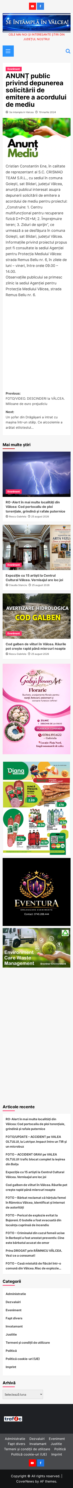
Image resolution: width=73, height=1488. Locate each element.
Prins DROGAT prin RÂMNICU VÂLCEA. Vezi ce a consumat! (34, 1253)
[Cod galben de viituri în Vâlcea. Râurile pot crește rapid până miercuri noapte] (37, 616)
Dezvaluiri (13, 1302)
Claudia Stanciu (18, 585)
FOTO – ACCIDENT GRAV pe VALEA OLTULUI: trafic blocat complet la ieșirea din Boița (35, 1159)
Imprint (11, 1367)
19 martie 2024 (47, 112)
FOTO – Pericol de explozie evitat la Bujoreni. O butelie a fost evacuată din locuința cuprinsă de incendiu (33, 1220)
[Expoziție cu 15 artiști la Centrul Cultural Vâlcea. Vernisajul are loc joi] (37, 547)
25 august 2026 (40, 516)
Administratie (16, 1294)
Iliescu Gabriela (17, 516)
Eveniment (14, 68)
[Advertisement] (36, 340)
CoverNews (25, 1481)
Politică (11, 1351)
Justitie (11, 1334)
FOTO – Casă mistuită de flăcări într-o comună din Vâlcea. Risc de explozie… (33, 1265)
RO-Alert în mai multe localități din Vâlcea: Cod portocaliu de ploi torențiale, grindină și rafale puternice (35, 506)
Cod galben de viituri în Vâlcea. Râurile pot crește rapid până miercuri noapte (36, 1187)
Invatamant (14, 1326)
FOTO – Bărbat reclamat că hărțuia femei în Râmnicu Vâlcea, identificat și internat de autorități (36, 1202)
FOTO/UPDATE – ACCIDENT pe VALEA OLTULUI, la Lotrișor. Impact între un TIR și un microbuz (36, 1141)
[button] (7, 50)
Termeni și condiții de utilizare (28, 1342)
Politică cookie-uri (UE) (23, 1359)
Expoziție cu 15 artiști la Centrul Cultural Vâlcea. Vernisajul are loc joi (35, 1174)
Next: (34, 419)
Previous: (35, 398)
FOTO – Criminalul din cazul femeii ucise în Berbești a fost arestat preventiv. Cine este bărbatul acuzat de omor (35, 1238)
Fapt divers (14, 1318)
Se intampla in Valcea (21, 112)
